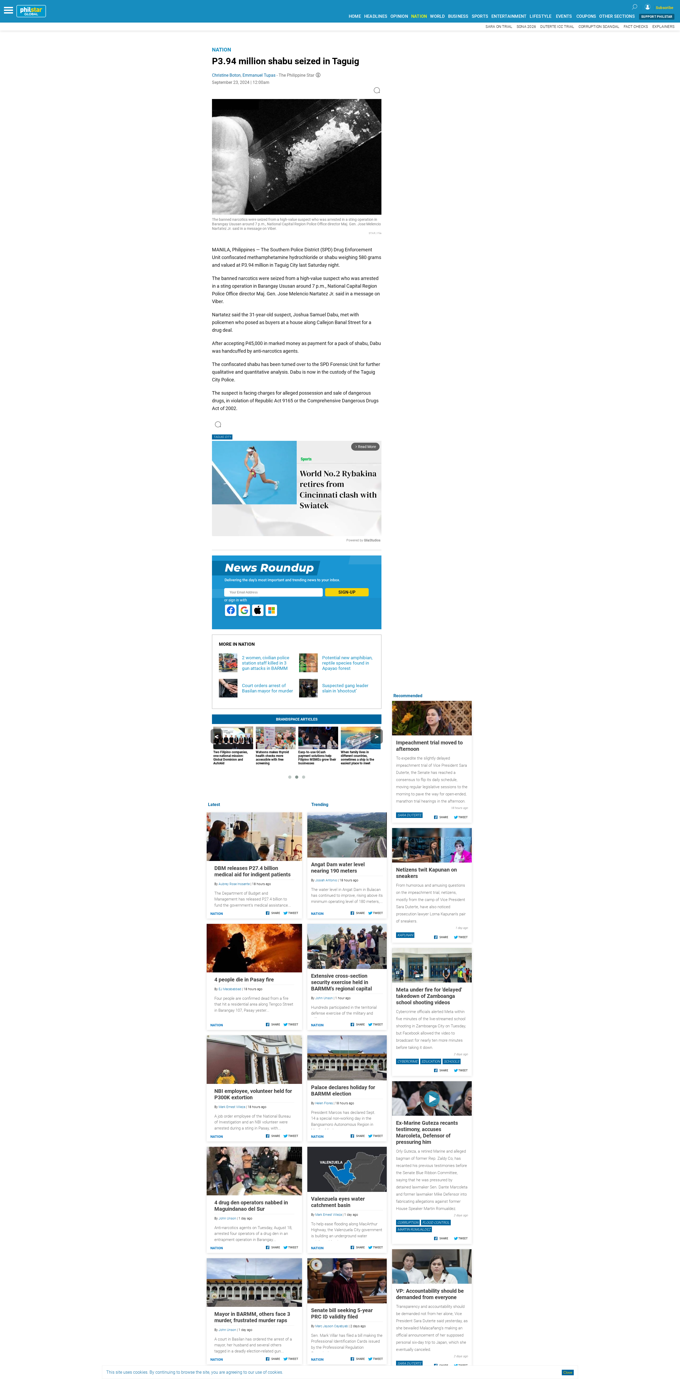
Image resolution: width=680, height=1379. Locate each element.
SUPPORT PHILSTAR (656, 17)
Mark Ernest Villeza (328, 1215)
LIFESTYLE (540, 16)
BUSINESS (458, 16)
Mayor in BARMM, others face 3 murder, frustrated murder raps (252, 1317)
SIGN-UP (346, 592)
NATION (419, 16)
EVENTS (564, 16)
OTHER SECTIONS (617, 16)
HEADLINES (375, 16)
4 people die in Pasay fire (244, 979)
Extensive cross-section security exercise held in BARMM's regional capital (341, 982)
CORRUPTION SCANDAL (599, 26)
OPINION (399, 16)
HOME (355, 16)
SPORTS (480, 16)
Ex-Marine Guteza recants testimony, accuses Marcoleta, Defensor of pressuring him (427, 1132)
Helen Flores (324, 1103)
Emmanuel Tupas (259, 75)
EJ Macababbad (230, 989)
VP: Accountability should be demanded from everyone (430, 1294)
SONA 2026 (526, 26)
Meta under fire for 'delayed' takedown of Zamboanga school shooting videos (429, 996)
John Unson (324, 998)
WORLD (437, 16)
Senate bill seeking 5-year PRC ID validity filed (342, 1313)
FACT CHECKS (636, 26)
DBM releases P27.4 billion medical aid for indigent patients (252, 871)
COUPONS (586, 16)
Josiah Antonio (326, 880)
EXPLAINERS (663, 26)
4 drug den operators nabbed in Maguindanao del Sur (251, 1205)
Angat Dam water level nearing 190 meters (338, 867)
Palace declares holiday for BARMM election (343, 1090)
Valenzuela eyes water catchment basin (338, 1202)
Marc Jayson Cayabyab (331, 1326)
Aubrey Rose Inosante (234, 884)
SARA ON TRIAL (499, 26)
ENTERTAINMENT (508, 16)
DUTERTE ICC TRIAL (557, 26)
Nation (221, 49)
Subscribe (664, 8)
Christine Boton (226, 75)
